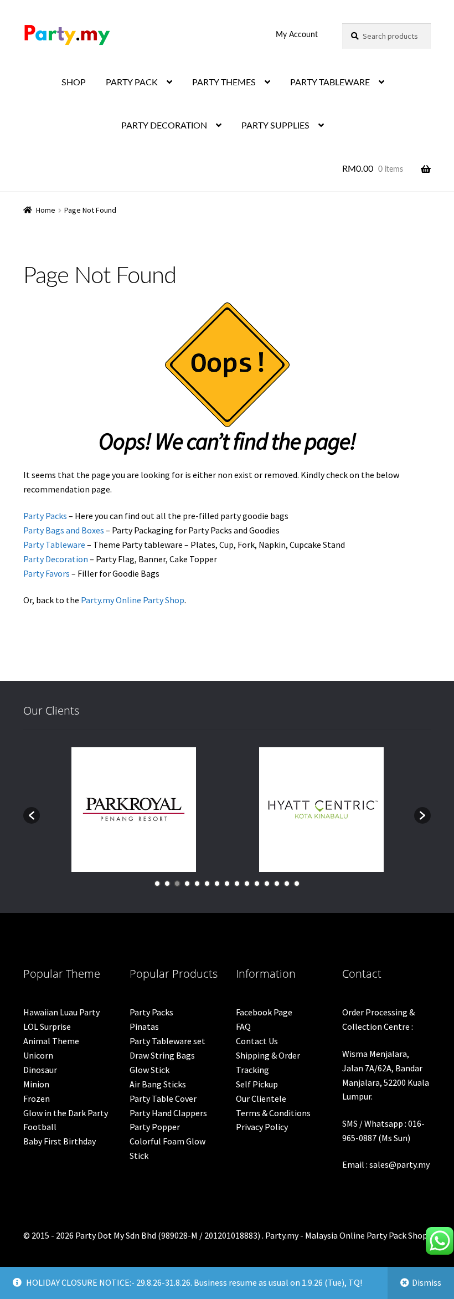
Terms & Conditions (273, 1112)
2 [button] (167, 883)
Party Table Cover (163, 1098)
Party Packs (45, 515)
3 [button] (177, 883)
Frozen (36, 1098)
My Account (297, 35)
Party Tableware (54, 544)
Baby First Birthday (59, 1141)
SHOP (73, 82)
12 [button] (267, 883)
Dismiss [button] (426, 1282)
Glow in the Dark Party (65, 1112)
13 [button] (277, 883)
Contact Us (257, 1040)
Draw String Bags (162, 1055)
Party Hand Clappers (168, 1112)
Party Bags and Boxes (63, 530)
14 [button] (286, 883)
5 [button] (197, 883)
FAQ (243, 1026)
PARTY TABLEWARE (330, 82)
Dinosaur (40, 1069)
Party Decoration (55, 558)
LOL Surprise (47, 1026)
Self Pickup (257, 1084)
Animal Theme (51, 1040)
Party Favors (46, 573)
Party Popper (155, 1126)
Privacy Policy (262, 1126)
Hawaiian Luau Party (61, 1012)
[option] (134, 809)
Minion (36, 1084)
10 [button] (247, 883)
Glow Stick (149, 1069)
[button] (31, 815)
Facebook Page (264, 1012)
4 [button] (187, 883)
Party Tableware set (167, 1040)
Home (45, 210)
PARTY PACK (132, 82)
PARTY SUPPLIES (275, 125)
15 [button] (296, 883)
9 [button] (237, 883)
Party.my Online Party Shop (132, 599)
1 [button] (157, 883)
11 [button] (257, 883)
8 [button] (227, 883)
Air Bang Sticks (158, 1084)
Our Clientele (261, 1098)
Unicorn (38, 1055)
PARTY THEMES (224, 82)
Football (39, 1126)
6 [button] (207, 883)
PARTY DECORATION (164, 125)
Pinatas (144, 1026)
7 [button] (217, 883)
